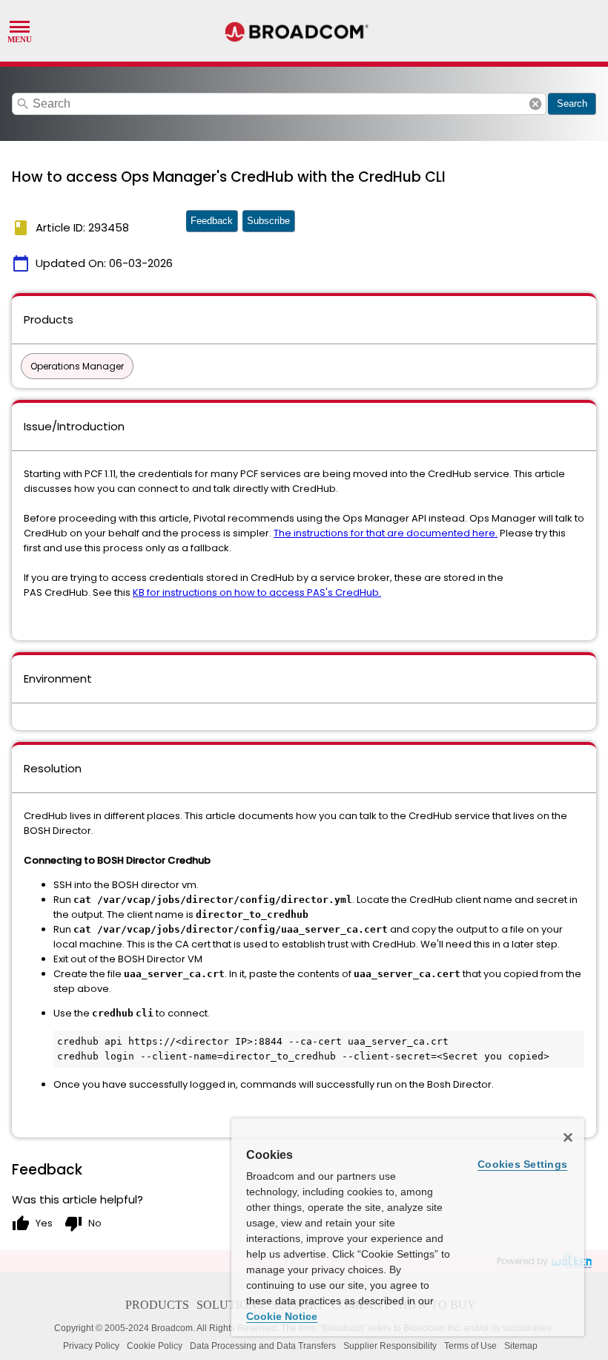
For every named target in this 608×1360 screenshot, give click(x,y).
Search (572, 103)
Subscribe (268, 220)
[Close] (568, 1137)
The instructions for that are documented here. (386, 533)
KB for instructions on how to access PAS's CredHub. (257, 592)
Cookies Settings (522, 1164)
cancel (535, 103)
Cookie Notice (281, 1316)
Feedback (212, 220)
